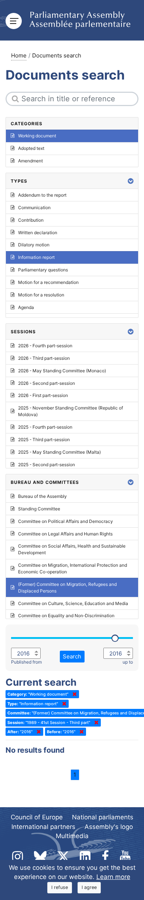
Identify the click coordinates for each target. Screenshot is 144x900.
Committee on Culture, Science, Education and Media (73, 603)
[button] (131, 181)
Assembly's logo (109, 826)
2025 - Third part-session (44, 439)
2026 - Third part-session (44, 358)
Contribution (31, 220)
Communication (34, 207)
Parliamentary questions (43, 270)
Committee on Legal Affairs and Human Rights (65, 534)
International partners (43, 826)
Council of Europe (37, 817)
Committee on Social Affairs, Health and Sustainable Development (72, 549)
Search (72, 656)
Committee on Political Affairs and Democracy (65, 521)
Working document (37, 135)
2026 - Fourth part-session (45, 345)
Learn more (113, 876)
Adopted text (31, 148)
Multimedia (72, 836)
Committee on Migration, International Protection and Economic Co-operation (72, 568)
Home (19, 55)
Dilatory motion (33, 244)
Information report (36, 257)
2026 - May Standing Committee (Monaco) (62, 370)
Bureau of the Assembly (42, 496)
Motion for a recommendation (48, 282)
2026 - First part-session (43, 395)
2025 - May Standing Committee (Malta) (59, 452)
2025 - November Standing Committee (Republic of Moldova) (70, 411)
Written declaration (37, 232)
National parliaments (102, 817)
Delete (73, 694)
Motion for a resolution (41, 295)
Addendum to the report (42, 195)
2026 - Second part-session (46, 383)
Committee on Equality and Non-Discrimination (66, 615)
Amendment (30, 161)
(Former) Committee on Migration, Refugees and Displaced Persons (67, 587)
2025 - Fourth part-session (45, 427)
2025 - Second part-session (46, 464)
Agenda (26, 307)
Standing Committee (39, 508)
